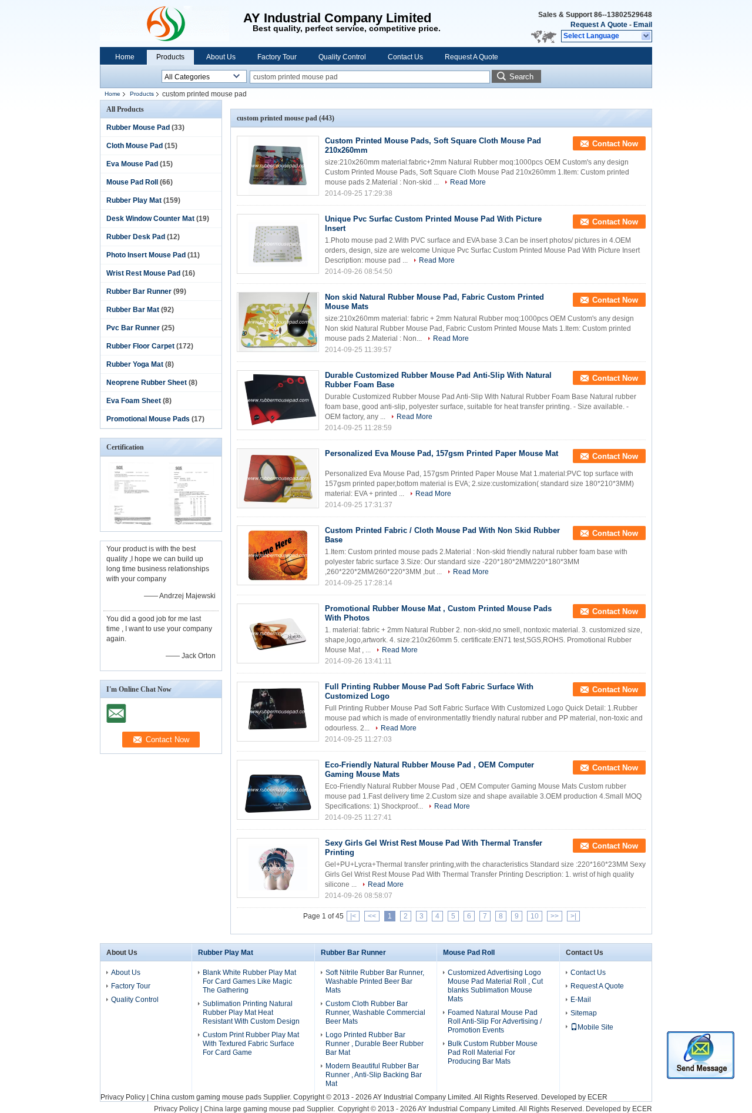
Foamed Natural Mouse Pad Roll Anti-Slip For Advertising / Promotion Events (495, 1021)
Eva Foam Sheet (133, 401)
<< (372, 916)
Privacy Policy (122, 1097)
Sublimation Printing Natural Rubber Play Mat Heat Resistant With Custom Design (251, 1012)
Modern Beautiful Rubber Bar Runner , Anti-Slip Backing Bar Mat (373, 1075)
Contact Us (405, 57)
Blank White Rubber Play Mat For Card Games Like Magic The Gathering (249, 981)
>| (573, 916)
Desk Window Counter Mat (150, 218)
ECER (597, 1097)
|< (353, 916)
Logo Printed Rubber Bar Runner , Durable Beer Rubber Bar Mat (374, 1044)
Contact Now (615, 143)
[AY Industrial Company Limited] (647, 36)
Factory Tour (277, 57)
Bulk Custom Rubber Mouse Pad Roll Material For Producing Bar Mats (493, 1052)
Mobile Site (595, 1027)
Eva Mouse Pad (132, 164)
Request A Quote (598, 25)
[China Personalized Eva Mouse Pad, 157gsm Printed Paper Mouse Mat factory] (278, 478)
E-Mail (580, 999)
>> (554, 916)
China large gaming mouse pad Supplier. (270, 1109)
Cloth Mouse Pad (134, 146)
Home (125, 57)
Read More (468, 182)
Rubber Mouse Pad (138, 127)
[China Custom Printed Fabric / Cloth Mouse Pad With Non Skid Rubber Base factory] (278, 555)
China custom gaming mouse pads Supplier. (221, 1097)
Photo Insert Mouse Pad (146, 255)
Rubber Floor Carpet (140, 346)
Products (170, 57)
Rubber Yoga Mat (134, 364)
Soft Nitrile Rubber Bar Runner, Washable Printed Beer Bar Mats (374, 981)
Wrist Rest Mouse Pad (143, 273)
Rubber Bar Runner (139, 291)
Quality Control (342, 57)
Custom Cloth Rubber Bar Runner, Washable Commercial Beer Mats (375, 1012)
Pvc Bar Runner (133, 328)
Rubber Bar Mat (132, 310)
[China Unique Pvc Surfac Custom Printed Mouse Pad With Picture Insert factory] (278, 244)
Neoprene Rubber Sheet (146, 382)
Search (521, 76)
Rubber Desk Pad (135, 237)
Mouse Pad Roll (132, 182)
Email (642, 25)
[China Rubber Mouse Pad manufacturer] (171, 23)
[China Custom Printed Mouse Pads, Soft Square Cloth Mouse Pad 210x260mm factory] (278, 166)
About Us (221, 57)
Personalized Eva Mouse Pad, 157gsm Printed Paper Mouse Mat (441, 453)
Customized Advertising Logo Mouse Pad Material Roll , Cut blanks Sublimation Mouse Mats (495, 985)
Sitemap (583, 1013)
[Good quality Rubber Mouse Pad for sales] (130, 523)
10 (535, 916)
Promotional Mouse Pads (148, 419)
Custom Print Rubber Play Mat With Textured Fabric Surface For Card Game (251, 1044)
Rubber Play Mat (134, 200)
